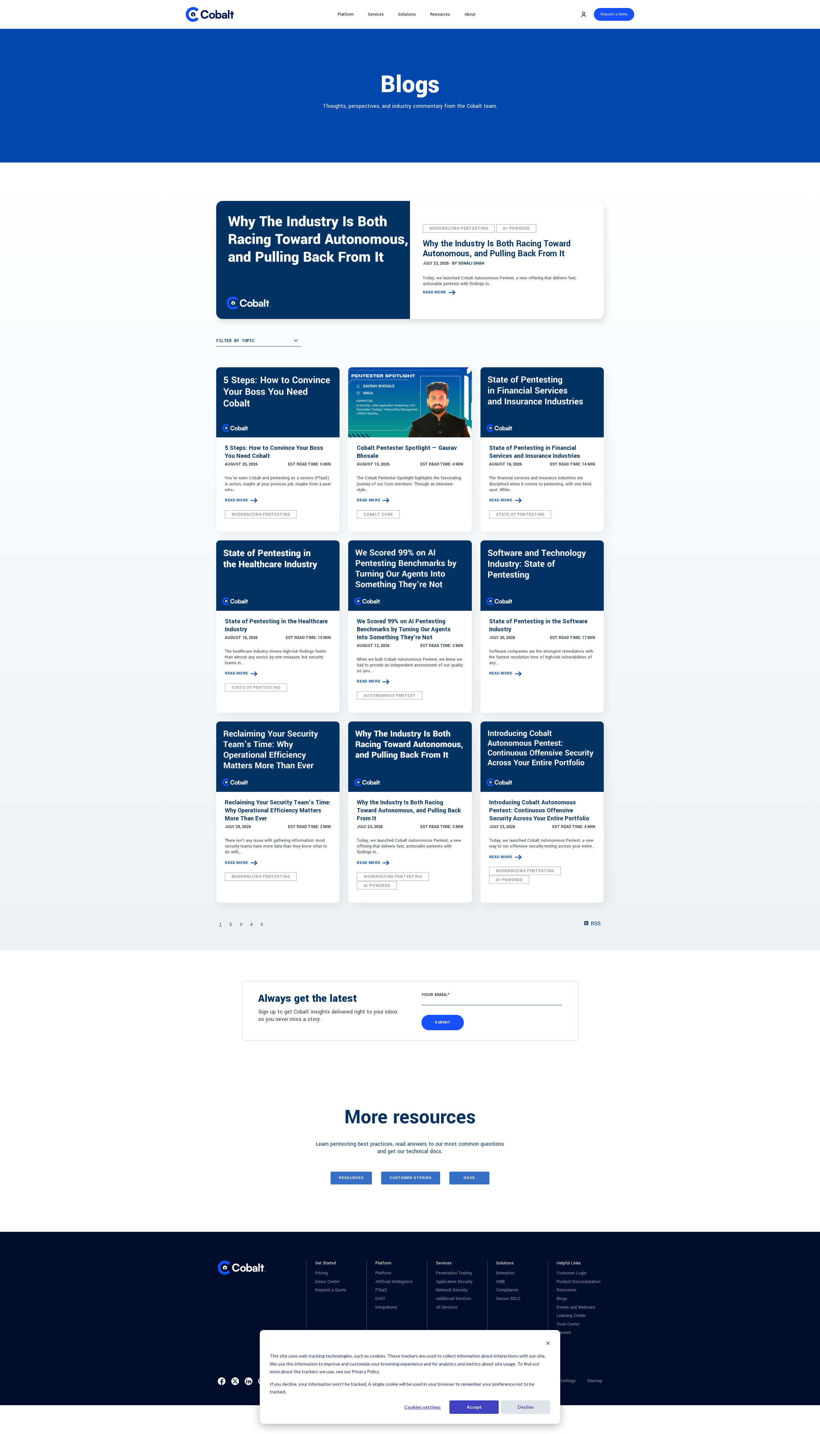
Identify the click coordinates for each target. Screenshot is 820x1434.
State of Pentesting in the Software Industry (538, 625)
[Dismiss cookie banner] (548, 1344)
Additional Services (453, 1299)
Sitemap (594, 1381)
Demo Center (327, 1282)
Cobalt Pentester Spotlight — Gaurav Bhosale (407, 452)
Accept (474, 1407)
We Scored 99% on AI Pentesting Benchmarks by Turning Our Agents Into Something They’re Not (404, 629)
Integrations (386, 1307)
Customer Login (571, 1273)
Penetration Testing (454, 1273)
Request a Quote (330, 1290)
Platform (346, 14)
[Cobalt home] (210, 14)
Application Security (454, 1282)
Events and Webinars (576, 1307)
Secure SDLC (508, 1299)
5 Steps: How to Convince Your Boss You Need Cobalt (274, 452)
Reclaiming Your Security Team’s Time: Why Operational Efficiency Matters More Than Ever (278, 810)
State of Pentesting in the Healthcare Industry (276, 625)
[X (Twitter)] (235, 1381)
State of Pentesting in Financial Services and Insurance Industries (534, 452)
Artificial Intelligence (394, 1282)
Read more (434, 292)
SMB (500, 1282)
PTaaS (381, 1290)
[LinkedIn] (248, 1381)
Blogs (562, 1299)
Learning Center (571, 1315)
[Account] (583, 14)
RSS (595, 923)
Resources (440, 14)
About (469, 14)
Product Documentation (579, 1282)
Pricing (321, 1273)
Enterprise (505, 1273)
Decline (526, 1407)
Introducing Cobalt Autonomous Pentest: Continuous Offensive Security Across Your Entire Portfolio (539, 810)
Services (376, 14)
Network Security (451, 1290)
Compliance (507, 1290)
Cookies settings (422, 1407)
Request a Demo (614, 14)
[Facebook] (222, 1381)
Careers (564, 1332)
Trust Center (568, 1324)
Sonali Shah (471, 263)
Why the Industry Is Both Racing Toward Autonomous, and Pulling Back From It (496, 248)
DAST (380, 1299)
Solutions (407, 14)
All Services (446, 1307)
